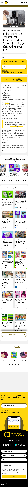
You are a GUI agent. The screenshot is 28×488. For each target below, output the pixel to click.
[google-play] (20, 445)
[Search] (22, 2)
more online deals (7, 150)
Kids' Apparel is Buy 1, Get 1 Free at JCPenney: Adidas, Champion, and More (20, 302)
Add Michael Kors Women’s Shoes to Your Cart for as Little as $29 (7, 324)
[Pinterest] (17, 79)
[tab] (4, 180)
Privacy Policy (20, 72)
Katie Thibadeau (8, 30)
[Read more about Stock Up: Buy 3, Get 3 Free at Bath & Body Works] (20, 274)
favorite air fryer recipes (16, 126)
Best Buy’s (8, 85)
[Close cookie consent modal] (25, 465)
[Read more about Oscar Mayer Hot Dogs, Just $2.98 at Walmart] (7, 294)
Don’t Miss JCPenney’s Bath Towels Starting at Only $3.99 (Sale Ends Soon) (7, 242)
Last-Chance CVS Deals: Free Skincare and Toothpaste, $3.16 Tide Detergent (20, 262)
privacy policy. (14, 470)
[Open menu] (2, 2)
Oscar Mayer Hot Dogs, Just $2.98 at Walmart (7, 301)
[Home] (6, 2)
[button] (24, 451)
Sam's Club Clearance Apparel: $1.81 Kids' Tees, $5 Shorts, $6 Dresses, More (20, 222)
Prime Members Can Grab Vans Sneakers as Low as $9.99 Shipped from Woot (7, 202)
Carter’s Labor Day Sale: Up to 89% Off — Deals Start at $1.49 (20, 202)
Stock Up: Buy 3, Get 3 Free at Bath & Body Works (20, 281)
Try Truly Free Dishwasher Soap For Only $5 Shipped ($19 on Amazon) (6, 282)
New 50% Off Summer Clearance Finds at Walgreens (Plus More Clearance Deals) (7, 262)
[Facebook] (13, 79)
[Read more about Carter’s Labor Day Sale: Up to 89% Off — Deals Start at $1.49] (20, 194)
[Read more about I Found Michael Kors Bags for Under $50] (7, 214)
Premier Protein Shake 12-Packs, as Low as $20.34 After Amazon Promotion (20, 325)
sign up (4, 139)
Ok (14, 476)
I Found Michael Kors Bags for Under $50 (6, 221)
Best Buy (7, 103)
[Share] (20, 79)
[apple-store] (7, 445)
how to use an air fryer (10, 124)
